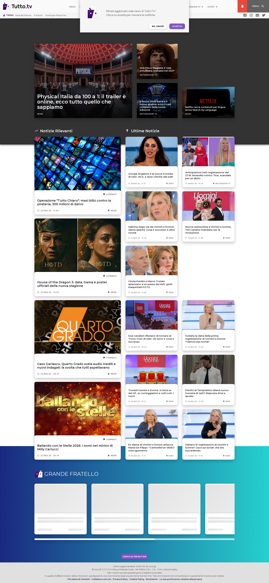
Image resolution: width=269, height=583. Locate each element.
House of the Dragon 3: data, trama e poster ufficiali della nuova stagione (72, 284)
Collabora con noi (101, 579)
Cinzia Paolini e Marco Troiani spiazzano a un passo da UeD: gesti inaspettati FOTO (150, 284)
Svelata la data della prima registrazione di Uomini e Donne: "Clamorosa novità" (205, 338)
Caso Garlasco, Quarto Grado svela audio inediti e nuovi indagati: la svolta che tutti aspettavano (76, 365)
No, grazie (158, 26)
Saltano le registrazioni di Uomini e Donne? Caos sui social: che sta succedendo (206, 447)
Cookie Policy (137, 579)
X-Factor (38, 15)
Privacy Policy (120, 579)
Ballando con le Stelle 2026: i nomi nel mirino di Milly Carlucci (75, 447)
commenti (111, 194)
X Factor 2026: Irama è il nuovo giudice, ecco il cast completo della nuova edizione (155, 105)
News (72, 7)
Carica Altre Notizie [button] (134, 556)
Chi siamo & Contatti (78, 579)
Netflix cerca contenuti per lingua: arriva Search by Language (205, 108)
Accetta (177, 26)
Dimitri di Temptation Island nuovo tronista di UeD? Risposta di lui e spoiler (207, 393)
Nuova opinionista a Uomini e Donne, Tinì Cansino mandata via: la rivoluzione (208, 229)
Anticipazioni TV (148, 75)
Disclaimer (152, 579)
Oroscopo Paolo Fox (55, 15)
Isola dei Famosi (23, 15)
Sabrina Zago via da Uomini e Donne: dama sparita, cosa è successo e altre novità (151, 229)
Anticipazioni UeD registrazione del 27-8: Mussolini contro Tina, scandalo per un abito (208, 175)
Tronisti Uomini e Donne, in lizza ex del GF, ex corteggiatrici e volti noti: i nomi (151, 393)
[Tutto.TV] (26, 6)
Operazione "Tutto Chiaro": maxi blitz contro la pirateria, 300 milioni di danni (74, 202)
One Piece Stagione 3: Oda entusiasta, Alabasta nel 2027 (157, 69)
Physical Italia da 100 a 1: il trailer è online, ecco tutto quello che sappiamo (81, 102)
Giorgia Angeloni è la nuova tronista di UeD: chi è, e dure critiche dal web (150, 175)
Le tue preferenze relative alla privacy (181, 579)
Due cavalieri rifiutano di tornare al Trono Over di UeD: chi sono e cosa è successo (151, 338)
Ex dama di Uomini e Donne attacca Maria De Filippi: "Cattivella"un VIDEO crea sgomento (151, 447)
